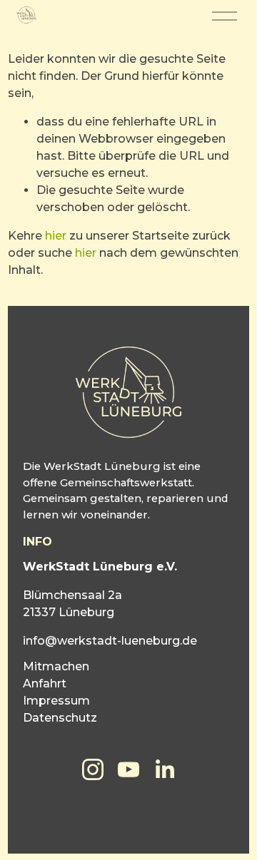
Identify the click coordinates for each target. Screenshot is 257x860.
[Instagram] (92, 769)
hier (55, 235)
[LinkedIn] (164, 769)
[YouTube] (128, 769)
